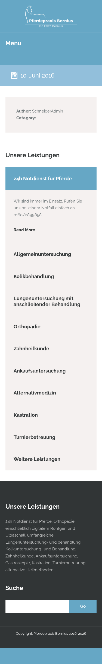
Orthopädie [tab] (27, 326)
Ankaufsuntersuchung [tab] (40, 371)
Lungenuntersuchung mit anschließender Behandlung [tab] (47, 301)
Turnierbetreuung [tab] (34, 437)
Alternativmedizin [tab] (35, 393)
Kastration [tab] (26, 415)
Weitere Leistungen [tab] (37, 459)
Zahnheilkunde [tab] (31, 348)
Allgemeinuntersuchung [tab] (42, 254)
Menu (13, 43)
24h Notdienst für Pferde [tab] (43, 178)
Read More (24, 229)
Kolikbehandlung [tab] (34, 276)
